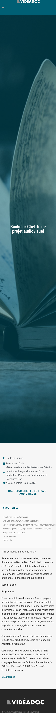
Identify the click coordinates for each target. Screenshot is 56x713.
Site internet (8, 677)
